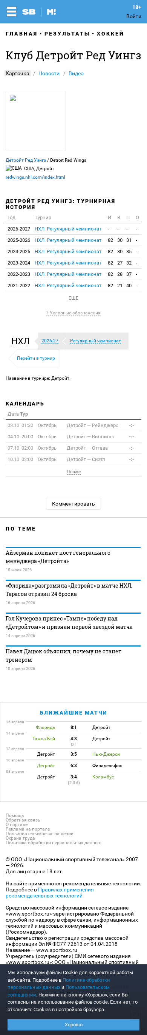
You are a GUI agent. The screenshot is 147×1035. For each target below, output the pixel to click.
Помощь (15, 815)
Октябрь (32, 425)
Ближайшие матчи (73, 713)
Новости (49, 73)
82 (110, 240)
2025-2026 (19, 240)
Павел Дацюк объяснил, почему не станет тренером (63, 655)
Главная (22, 34)
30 (119, 240)
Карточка (17, 73)
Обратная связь (23, 820)
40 (129, 285)
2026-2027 (19, 229)
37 (129, 274)
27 (119, 263)
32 (129, 263)
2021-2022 (19, 285)
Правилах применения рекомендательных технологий (50, 892)
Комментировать (73, 504)
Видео (76, 73)
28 (119, 274)
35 (129, 251)
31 (129, 240)
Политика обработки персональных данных (53, 842)
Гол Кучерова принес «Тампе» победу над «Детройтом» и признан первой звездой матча (69, 622)
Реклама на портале (28, 829)
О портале (17, 824)
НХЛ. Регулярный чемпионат (68, 229)
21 (119, 285)
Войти (133, 16)
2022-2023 (19, 274)
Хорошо (74, 1024)
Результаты (67, 34)
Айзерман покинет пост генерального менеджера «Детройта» (58, 557)
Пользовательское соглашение (39, 833)
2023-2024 (19, 263)
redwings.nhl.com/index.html (35, 177)
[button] (22, 341)
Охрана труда (20, 838)
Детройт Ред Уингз (26, 160)
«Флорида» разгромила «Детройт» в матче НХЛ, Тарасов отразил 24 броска (69, 589)
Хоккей (110, 34)
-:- (131, 425)
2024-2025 (19, 251)
